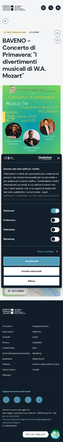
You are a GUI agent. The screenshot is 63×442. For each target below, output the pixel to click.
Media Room (38, 359)
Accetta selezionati (31, 271)
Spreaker (39, 399)
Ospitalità (37, 342)
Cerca (50, 7)
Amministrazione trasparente (16, 353)
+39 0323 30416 (12, 416)
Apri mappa (18, 290)
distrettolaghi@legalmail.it (40, 419)
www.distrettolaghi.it (11, 422)
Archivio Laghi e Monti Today (46, 364)
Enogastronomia (40, 326)
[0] (57, 40)
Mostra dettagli (45, 251)
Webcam (37, 331)
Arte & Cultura (8, 369)
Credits (36, 369)
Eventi (5, 21)
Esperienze (7, 359)
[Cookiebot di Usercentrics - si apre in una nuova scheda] (39, 158)
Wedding (37, 353)
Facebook (6, 399)
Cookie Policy (8, 348)
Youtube (28, 399)
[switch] (55, 220)
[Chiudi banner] (58, 158)
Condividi (57, 33)
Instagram (17, 399)
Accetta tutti (31, 261)
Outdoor (6, 364)
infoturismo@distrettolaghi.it (14, 419)
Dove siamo (8, 331)
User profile (43, 7)
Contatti (6, 337)
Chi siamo (7, 326)
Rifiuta (31, 281)
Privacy (5, 342)
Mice (35, 348)
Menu (58, 7)
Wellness (6, 375)
